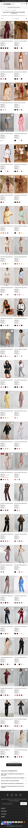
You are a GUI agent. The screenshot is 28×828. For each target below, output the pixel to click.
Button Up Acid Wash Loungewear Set (21, 719)
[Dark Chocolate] (7, 664)
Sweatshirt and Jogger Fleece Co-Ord (21, 595)
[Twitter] (11, 795)
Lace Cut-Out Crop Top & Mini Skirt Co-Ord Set (21, 41)
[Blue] (7, 233)
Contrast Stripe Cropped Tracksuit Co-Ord (21, 133)
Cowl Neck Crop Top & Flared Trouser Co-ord (21, 626)
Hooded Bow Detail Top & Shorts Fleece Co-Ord (21, 287)
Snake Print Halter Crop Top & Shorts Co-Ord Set (7, 195)
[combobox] (21, 4)
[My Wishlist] (24, 4)
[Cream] (19, 48)
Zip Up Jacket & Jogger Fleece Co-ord (21, 380)
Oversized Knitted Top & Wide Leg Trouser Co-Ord (7, 41)
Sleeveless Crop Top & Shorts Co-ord (7, 318)
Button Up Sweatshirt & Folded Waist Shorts (21, 226)
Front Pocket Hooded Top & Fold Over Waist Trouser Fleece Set (21, 441)
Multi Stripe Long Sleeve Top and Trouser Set (7, 564)
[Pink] (21, 140)
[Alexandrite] (21, 602)
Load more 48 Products (13, 764)
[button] (26, 4)
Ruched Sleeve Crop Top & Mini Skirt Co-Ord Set (21, 164)
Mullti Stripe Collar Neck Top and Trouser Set (21, 410)
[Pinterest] (16, 795)
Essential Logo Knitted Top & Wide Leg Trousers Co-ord (7, 503)
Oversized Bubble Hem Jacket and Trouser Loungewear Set (7, 657)
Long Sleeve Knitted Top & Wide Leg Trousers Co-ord (21, 534)
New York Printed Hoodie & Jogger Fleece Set (7, 410)
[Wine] (5, 48)
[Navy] (5, 602)
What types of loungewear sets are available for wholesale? (12, 774)
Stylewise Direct (9, 4)
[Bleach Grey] (21, 294)
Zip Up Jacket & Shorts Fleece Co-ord (21, 318)
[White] (17, 140)
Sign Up (24, 803)
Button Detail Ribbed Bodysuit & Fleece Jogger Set (21, 564)
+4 (9, 325)
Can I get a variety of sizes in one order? (10, 780)
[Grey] (3, 418)
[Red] (21, 48)
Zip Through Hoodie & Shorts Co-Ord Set (7, 102)
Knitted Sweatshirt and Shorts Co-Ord (7, 441)
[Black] (1, 48)
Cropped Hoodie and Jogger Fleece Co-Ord (7, 688)
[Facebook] (7, 795)
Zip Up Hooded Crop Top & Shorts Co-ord (7, 380)
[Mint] (5, 233)
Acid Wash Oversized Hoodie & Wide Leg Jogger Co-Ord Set (7, 71)
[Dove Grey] (3, 79)
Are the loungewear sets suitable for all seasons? (12, 777)
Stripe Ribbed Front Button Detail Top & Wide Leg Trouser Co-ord (7, 595)
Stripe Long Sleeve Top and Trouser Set (21, 472)
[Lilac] (3, 325)
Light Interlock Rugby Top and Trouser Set (21, 657)
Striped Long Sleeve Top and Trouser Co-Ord (21, 688)
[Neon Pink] (21, 171)
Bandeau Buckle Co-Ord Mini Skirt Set (21, 71)
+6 (9, 756)
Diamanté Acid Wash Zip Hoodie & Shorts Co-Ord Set (7, 133)
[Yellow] (1, 233)
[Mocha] (19, 202)
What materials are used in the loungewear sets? (12, 783)
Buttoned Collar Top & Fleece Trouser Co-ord (7, 472)
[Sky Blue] (7, 356)
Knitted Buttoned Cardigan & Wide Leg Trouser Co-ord (7, 534)
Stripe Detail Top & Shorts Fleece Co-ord (7, 349)
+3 (23, 602)
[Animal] (21, 109)
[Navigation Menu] (1, 4)
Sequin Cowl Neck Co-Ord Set (19, 102)
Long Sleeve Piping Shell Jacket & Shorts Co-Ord (7, 287)
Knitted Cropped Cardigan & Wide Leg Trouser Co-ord (21, 503)
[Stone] (5, 109)
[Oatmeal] (3, 140)
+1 (23, 48)
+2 (23, 325)
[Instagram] (20, 795)
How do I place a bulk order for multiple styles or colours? (12, 787)
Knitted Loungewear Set (5, 749)
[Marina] (17, 602)
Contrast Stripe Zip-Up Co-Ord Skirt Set (7, 164)
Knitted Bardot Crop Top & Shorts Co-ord (21, 195)
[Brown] (3, 48)
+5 (23, 664)
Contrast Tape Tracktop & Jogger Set (21, 749)
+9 (9, 695)
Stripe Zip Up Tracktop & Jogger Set (7, 626)
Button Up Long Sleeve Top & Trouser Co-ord (7, 719)
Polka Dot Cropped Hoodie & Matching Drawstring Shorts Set (21, 256)
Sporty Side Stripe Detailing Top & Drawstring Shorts (7, 256)
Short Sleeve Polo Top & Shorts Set (7, 226)
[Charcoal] (7, 48)
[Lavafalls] (19, 602)
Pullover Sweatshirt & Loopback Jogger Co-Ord (21, 349)
